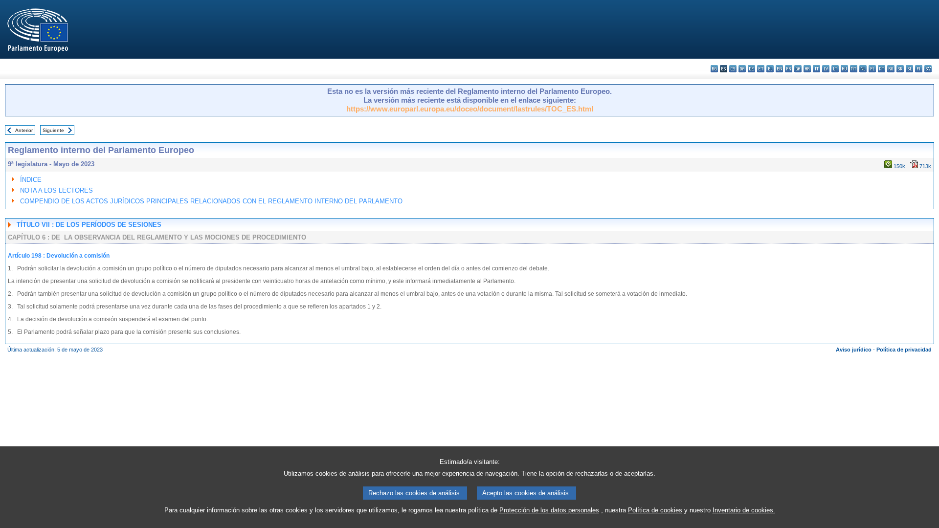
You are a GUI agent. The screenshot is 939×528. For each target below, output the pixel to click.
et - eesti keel (760, 68)
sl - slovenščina (909, 68)
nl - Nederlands (863, 68)
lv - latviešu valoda (825, 68)
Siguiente (53, 130)
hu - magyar (844, 68)
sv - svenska (928, 68)
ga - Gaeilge (798, 68)
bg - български (714, 68)
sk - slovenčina (900, 68)
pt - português (881, 68)
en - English (779, 68)
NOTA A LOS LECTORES (56, 190)
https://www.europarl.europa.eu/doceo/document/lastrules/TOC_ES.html (469, 109)
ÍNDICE (31, 179)
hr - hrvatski (807, 68)
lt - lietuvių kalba (835, 68)
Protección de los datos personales (549, 510)
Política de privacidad (904, 349)
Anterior (24, 130)
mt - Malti (853, 68)
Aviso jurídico (854, 349)
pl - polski (872, 68)
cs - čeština (733, 68)
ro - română (890, 68)
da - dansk (742, 68)
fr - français (788, 68)
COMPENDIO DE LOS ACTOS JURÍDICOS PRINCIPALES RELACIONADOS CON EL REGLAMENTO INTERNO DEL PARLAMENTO (211, 201)
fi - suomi (918, 68)
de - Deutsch (751, 68)
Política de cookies (655, 510)
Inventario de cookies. (744, 510)
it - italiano (816, 68)
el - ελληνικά (770, 68)
